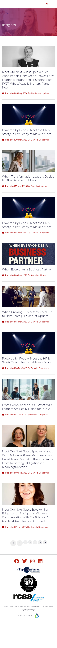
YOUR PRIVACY (28, 610)
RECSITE (29, 616)
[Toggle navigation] (53, 4)
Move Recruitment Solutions (32, 606)
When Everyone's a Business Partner (27, 269)
